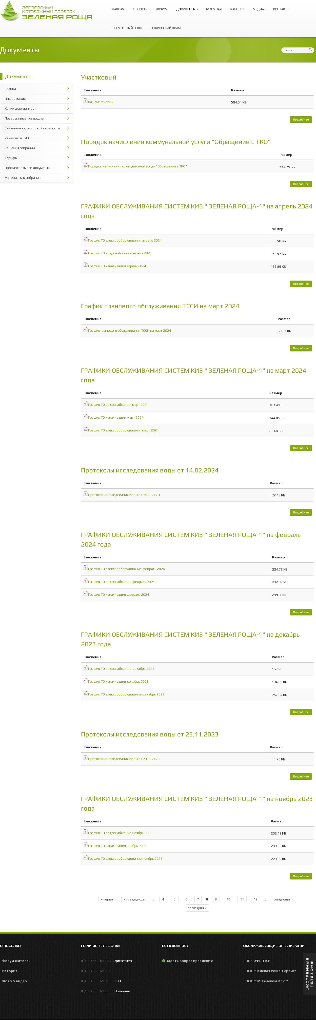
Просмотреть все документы (28, 168)
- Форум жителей (15, 961)
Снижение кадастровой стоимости (32, 128)
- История (8, 971)
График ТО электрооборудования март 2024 (123, 430)
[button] (309, 974)
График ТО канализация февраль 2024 (118, 594)
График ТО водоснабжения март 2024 (118, 405)
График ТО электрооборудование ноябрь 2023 (125, 858)
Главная (116, 7)
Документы (185, 7)
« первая (108, 899)
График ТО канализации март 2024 (115, 417)
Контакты (281, 9)
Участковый (98, 77)
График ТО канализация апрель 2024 (117, 266)
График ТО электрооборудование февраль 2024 (126, 569)
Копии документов (20, 108)
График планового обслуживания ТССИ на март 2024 (160, 306)
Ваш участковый (101, 102)
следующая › (283, 899)
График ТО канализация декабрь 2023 (118, 681)
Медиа (257, 7)
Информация (15, 99)
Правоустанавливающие (24, 118)
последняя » (197, 908)
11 (242, 899)
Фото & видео (14, 981)
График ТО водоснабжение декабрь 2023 (121, 669)
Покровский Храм (166, 28)
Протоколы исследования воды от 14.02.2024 (149, 470)
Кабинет (237, 9)
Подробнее (302, 120)
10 (228, 899)
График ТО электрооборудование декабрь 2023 (126, 694)
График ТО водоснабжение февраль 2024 (121, 582)
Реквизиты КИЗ (17, 138)
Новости (140, 9)
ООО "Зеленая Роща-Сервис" (270, 971)
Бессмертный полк (126, 28)
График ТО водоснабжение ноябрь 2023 (120, 833)
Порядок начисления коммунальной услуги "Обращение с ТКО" (176, 141)
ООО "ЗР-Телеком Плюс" (267, 981)
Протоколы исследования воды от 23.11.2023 (149, 734)
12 (255, 899)
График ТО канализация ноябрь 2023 (117, 846)
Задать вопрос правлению (189, 961)
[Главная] (49, 11)
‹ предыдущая (135, 899)
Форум (162, 9)
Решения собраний (20, 148)
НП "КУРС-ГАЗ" (258, 961)
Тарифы (11, 158)
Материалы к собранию (23, 178)
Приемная (213, 9)
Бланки (10, 89)
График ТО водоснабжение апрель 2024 (120, 253)
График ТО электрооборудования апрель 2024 (125, 240)
